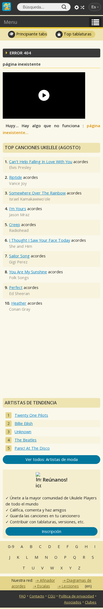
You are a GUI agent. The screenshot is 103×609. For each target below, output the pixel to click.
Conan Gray (19, 309)
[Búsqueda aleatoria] (82, 7)
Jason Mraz (19, 214)
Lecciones (70, 586)
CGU (51, 596)
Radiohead (19, 230)
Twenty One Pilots (31, 415)
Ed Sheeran (19, 293)
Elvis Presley (20, 167)
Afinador (47, 580)
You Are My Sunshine (28, 271)
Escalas (43, 586)
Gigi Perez (18, 262)
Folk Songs (19, 277)
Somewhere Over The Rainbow (37, 193)
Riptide (15, 177)
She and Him (20, 246)
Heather (18, 303)
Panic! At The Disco (32, 448)
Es (93, 7)
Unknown (23, 431)
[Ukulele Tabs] (6, 6)
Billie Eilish (24, 423)
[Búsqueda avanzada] (76, 7)
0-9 (11, 546)
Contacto (36, 596)
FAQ (22, 596)
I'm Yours (17, 208)
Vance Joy (18, 183)
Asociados (72, 602)
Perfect (16, 287)
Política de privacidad (76, 596)
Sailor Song (19, 255)
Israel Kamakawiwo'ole (29, 199)
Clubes (90, 602)
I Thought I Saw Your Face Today (39, 240)
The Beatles (26, 440)
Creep (14, 224)
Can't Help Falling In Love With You (40, 161)
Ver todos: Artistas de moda (52, 459)
